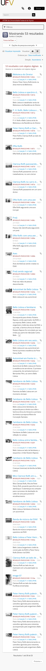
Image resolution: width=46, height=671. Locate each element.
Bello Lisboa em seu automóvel (28, 340)
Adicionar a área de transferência (40, 74)
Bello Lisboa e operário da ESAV (28, 92)
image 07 (17, 575)
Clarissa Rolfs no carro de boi (27, 181)
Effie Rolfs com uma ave (24, 199)
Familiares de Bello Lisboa (25, 381)
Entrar (38, 8)
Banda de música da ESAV (25, 519)
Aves (15, 253)
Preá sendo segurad (22, 271)
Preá (15, 217)
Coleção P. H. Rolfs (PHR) (27, 79)
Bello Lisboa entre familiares (26, 440)
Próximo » (38, 661)
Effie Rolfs (17, 146)
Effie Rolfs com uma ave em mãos (29, 235)
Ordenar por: (23, 55)
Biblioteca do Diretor (23, 74)
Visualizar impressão (13, 51)
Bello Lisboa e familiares (24, 307)
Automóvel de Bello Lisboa (25, 289)
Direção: (28, 60)
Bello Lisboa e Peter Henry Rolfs (28, 537)
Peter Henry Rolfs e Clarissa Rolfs (29, 128)
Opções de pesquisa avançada (23, 45)
